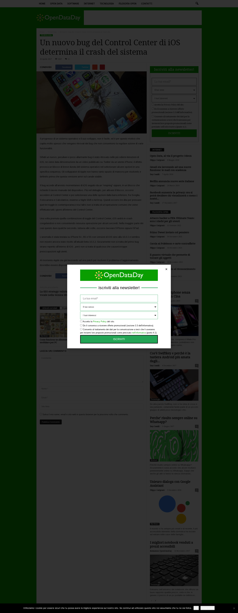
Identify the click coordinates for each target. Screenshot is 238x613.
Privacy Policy (100, 321)
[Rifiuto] (234, 608)
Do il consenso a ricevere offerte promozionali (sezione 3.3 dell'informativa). (118, 325)
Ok (196, 608)
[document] (119, 306)
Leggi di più (207, 608)
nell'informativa (139, 332)
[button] (166, 269)
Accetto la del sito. (99, 321)
